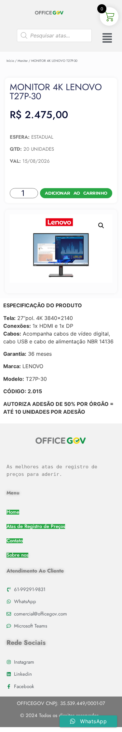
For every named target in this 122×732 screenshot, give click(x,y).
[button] (101, 225)
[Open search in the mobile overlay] (54, 35)
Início (10, 60)
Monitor (23, 60)
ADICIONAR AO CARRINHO (76, 193)
